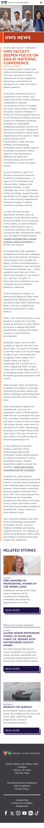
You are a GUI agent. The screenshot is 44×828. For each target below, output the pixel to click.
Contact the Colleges (22, 803)
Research (31, 48)
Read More (12, 610)
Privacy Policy (22, 788)
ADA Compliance (22, 785)
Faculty (21, 48)
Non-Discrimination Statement (22, 782)
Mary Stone (12, 66)
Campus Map (22, 800)
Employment (22, 806)
